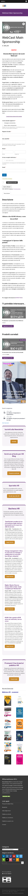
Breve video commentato (10, 125)
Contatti (4, 824)
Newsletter (4, 807)
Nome (3, 154)
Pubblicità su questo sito (7, 821)
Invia (4, 175)
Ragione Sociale (6, 131)
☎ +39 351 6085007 (6, 873)
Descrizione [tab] (7, 193)
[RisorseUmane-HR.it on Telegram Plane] (17, 856)
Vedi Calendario (5, 423)
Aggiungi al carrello (12, 182)
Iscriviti (14, 441)
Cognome (17, 154)
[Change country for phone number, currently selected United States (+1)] (3, 160)
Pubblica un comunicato (7, 817)
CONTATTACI (18, 297)
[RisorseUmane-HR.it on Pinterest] (10, 859)
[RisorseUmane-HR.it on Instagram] (7, 856)
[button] (23, 24)
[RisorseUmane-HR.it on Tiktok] (7, 859)
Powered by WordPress (6, 893)
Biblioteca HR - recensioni (10, 692)
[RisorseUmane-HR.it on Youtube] (14, 856)
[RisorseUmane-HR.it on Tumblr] (14, 859)
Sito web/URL (6, 138)
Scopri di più (14, 679)
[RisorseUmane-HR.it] (3, 5)
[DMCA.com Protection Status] (6, 796)
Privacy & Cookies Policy (7, 803)
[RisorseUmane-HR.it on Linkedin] (3, 856)
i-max (15, 893)
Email (4, 167)
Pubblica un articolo (6, 814)
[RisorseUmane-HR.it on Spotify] (3, 859)
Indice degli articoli (6, 810)
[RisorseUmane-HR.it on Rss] (17, 859)
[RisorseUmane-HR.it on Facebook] (10, 856)
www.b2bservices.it (6, 792)
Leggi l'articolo (9, 542)
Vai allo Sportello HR (14, 496)
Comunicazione (16, 189)
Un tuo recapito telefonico (9, 157)
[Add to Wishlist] (24, 312)
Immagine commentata (9, 123)
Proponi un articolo (14, 473)
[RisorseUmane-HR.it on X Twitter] (20, 856)
